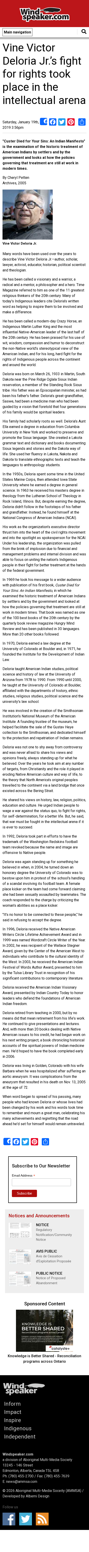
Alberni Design (37, 1496)
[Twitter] (61, 122)
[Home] (44, 15)
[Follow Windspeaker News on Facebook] (10, 1519)
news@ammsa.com (21, 1481)
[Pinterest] (71, 122)
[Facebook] (52, 122)
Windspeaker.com (18, 1454)
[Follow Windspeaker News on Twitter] (27, 1519)
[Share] (43, 121)
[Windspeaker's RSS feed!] (44, 1519)
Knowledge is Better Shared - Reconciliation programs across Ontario (44, 1359)
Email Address (23, 1175)
